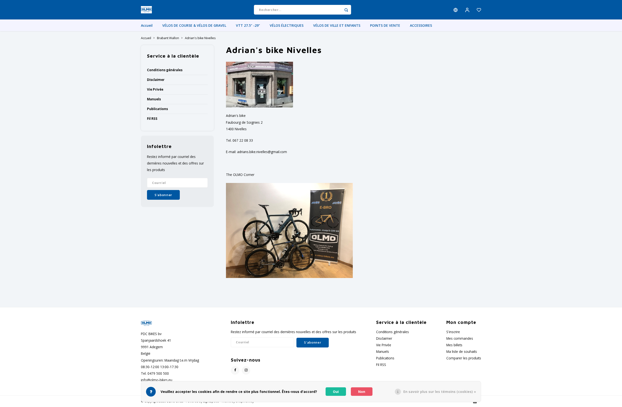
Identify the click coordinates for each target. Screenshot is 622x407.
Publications (157, 109)
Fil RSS (152, 118)
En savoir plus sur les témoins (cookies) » (439, 391)
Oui (336, 391)
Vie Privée (155, 89)
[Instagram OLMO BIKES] (246, 370)
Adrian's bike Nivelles (200, 38)
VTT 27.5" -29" (248, 25)
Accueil (147, 25)
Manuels (154, 99)
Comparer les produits (463, 358)
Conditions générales (164, 70)
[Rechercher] (346, 10)
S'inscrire (453, 331)
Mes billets (454, 345)
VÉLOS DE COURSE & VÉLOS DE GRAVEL (194, 25)
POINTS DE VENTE (385, 25)
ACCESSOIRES (421, 25)
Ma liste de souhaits (461, 351)
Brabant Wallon (168, 38)
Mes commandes (459, 338)
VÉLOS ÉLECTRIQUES (286, 25)
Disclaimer (155, 80)
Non (361, 391)
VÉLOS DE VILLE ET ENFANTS (336, 25)
